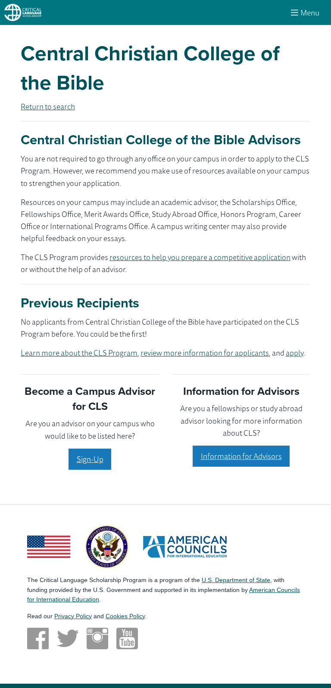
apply (294, 353)
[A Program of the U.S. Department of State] (106, 545)
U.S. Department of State (236, 579)
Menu (309, 12)
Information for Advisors (241, 456)
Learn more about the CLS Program (79, 353)
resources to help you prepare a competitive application (199, 257)
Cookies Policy (125, 616)
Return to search (48, 106)
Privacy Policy (73, 616)
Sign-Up (90, 459)
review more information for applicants (205, 353)
